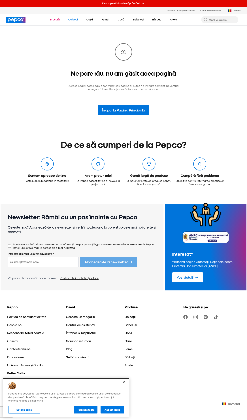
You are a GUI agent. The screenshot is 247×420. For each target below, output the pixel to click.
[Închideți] (124, 382)
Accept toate (112, 409)
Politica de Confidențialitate (79, 278)
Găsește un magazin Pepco (181, 10)
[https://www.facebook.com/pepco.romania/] (186, 317)
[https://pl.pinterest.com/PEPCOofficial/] (206, 317)
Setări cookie (24, 409)
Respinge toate (86, 409)
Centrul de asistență (210, 10)
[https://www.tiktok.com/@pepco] (217, 317)
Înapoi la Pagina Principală (123, 110)
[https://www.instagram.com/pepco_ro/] (196, 317)
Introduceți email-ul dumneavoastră (31, 254)
